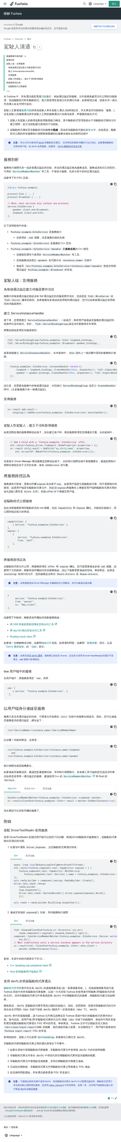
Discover (19, 39)
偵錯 (33, 646)
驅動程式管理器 (12, 988)
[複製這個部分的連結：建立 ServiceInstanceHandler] (47, 314)
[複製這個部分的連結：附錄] (14, 822)
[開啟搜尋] (84, 4)
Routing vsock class (21, 636)
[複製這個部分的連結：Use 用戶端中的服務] (35, 672)
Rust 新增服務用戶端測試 (24, 971)
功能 (43, 96)
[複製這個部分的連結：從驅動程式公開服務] (35, 501)
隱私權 (14, 1127)
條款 (6, 1127)
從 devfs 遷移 (35, 655)
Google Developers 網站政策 (19, 1110)
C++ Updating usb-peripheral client (29, 965)
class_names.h (56, 1085)
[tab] (12, 788)
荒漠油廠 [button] (47, 788)
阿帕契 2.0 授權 (89, 1107)
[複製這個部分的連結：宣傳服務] (19, 399)
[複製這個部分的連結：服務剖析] (22, 160)
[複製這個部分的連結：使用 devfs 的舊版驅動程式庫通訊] (54, 981)
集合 (90, 129)
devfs (41, 142)
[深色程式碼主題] (111, 184)
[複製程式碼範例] (115, 184)
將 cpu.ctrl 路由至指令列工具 (26, 630)
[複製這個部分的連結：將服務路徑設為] (33, 476)
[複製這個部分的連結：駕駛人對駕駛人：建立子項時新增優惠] (60, 426)
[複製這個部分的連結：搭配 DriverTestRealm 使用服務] (51, 830)
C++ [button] (16, 855)
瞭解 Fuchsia (13, 13)
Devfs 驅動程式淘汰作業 (70, 146)
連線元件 (47, 642)
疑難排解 (92, 642)
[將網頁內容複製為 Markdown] (34, 47)
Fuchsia (7, 39)
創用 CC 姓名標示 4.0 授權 (54, 1107)
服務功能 (26, 110)
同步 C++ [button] (12, 788)
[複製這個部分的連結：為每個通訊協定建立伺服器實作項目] (57, 290)
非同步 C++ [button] (29, 788)
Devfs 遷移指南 (15, 646)
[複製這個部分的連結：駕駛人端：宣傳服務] (40, 281)
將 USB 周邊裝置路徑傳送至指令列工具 (32, 624)
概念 (29, 39)
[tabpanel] (60, 799)
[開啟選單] (5, 4)
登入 (114, 4)
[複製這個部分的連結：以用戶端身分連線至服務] (48, 709)
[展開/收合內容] (25, 56)
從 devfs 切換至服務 (27, 1089)
